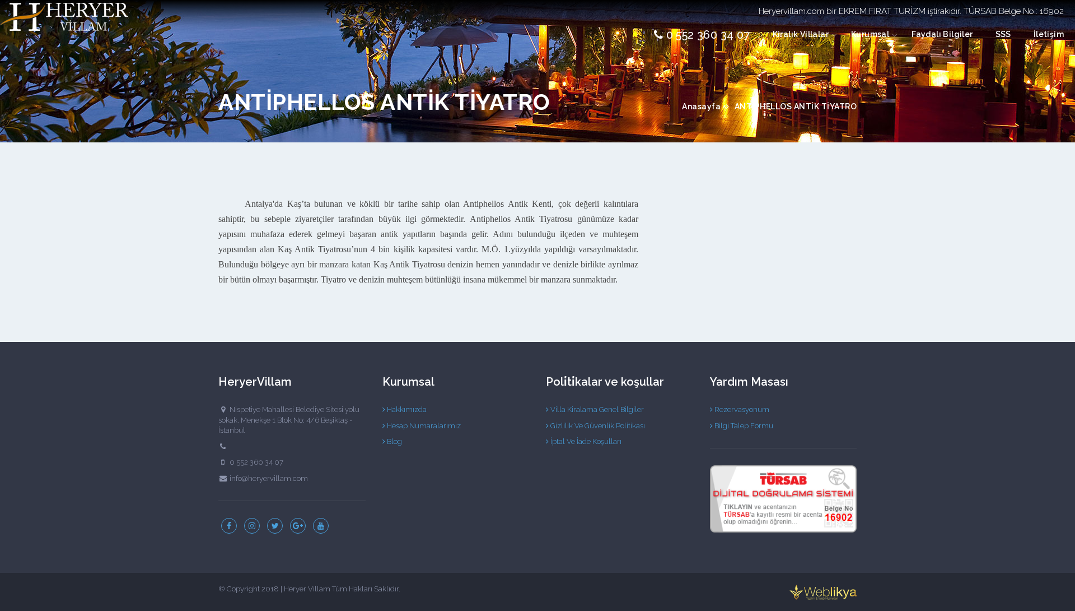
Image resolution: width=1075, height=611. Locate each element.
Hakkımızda (406, 409)
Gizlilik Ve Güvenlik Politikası (597, 426)
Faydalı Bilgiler (942, 34)
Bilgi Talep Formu (743, 426)
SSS (1003, 34)
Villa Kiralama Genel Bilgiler (596, 409)
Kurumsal (870, 34)
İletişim (1049, 34)
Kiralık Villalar (801, 34)
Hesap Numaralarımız (423, 426)
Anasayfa (701, 106)
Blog (393, 441)
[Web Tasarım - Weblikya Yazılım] (823, 592)
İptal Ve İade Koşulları (585, 441)
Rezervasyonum (741, 409)
